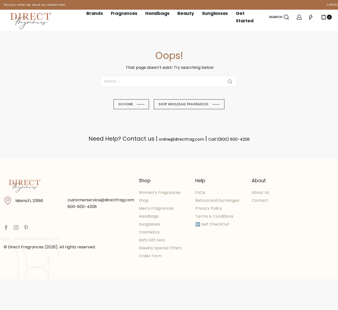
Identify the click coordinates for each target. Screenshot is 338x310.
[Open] (311, 17)
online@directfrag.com (181, 139)
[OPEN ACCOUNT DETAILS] (299, 17)
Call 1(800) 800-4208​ (229, 139)
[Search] (229, 81)
